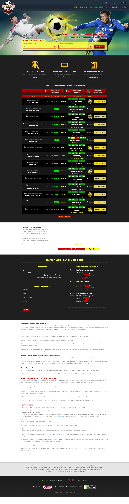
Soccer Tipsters (53, 434)
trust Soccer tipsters (32, 380)
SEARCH (98, 46)
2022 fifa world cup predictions (74, 471)
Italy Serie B (71, 467)
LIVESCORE (115, 7)
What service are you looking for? (66, 43)
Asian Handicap (50, 469)
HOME (75, 7)
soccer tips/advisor (39, 396)
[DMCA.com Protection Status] (90, 486)
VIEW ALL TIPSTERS (64, 216)
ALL (33, 91)
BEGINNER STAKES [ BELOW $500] (55, 91)
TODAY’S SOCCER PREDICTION (96, 7)
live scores (84, 358)
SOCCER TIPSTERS (83, 7)
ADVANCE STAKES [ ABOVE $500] (76, 91)
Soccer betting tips (80, 466)
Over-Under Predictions (32, 467)
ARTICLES (108, 7)
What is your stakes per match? (30, 43)
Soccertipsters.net (25, 326)
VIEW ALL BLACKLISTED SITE (86, 309)
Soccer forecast (66, 466)
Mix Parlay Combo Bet (95, 469)
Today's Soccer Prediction (48, 466)
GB (123, 3)
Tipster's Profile (100, 101)
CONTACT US (123, 7)
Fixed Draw (67, 469)
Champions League (32, 469)
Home (25, 466)
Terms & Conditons (99, 466)
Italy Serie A (64, 467)
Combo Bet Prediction (47, 471)
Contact (73, 466)
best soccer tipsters (35, 343)
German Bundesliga (80, 467)
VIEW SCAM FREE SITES (49, 280)
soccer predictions (47, 329)
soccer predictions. (82, 333)
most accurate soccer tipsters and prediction (41, 349)
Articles (39, 466)
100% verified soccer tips (80, 445)
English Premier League (45, 467)
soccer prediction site (64, 351)
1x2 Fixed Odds (59, 469)
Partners (85, 471)
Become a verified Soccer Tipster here (71, 249)
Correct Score (85, 469)
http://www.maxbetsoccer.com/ (85, 270)
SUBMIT (26, 310)
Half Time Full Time (76, 469)
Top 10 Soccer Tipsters (96, 439)
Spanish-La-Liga (56, 467)
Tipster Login (92, 249)
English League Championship (94, 467)
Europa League (41, 469)
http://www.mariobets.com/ (84, 282)
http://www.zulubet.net (82, 293)
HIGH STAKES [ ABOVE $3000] (97, 91)
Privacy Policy (89, 466)
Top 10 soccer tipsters (59, 471)
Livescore (58, 466)
